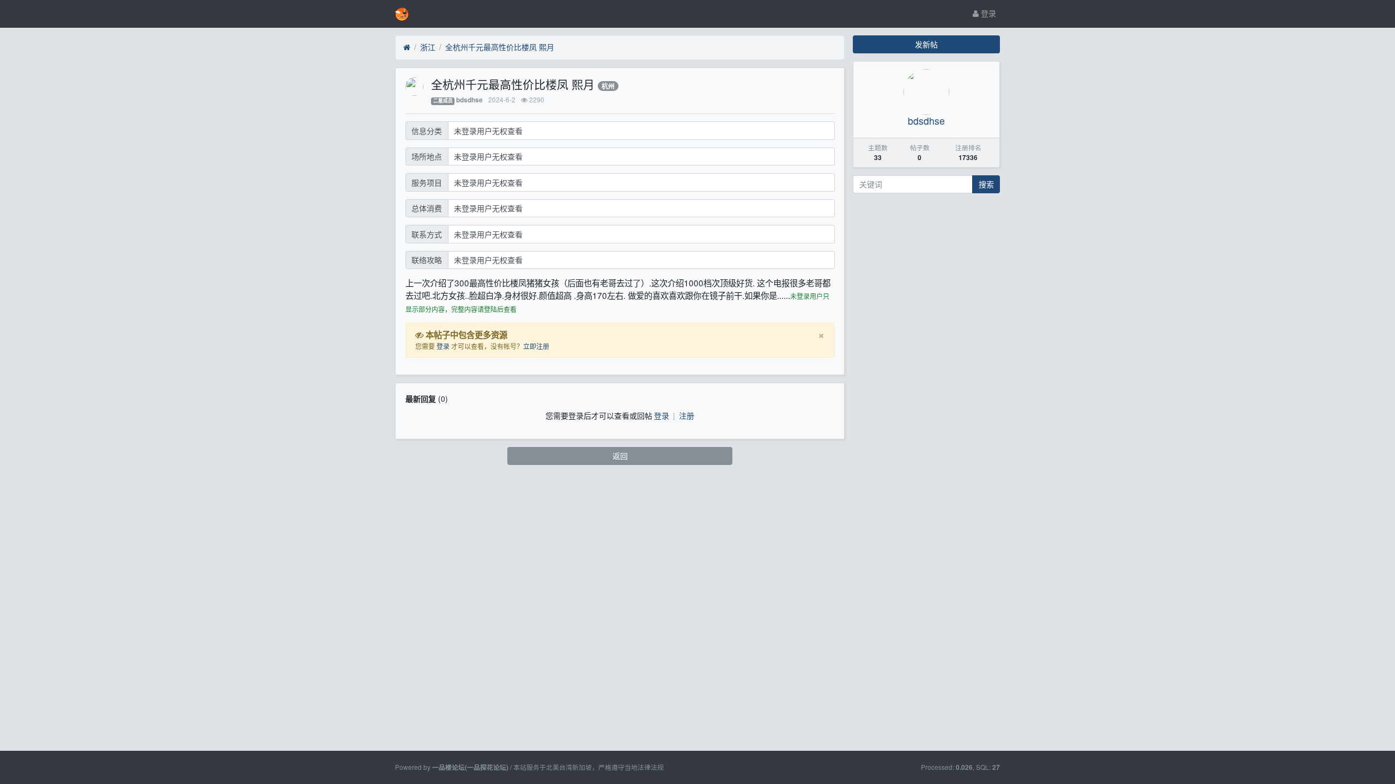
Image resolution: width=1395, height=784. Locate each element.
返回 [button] (620, 455)
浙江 (427, 46)
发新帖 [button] (926, 44)
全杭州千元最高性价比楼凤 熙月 (499, 46)
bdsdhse (469, 100)
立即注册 (536, 346)
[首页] (406, 47)
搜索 (986, 184)
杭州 (608, 86)
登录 (987, 13)
